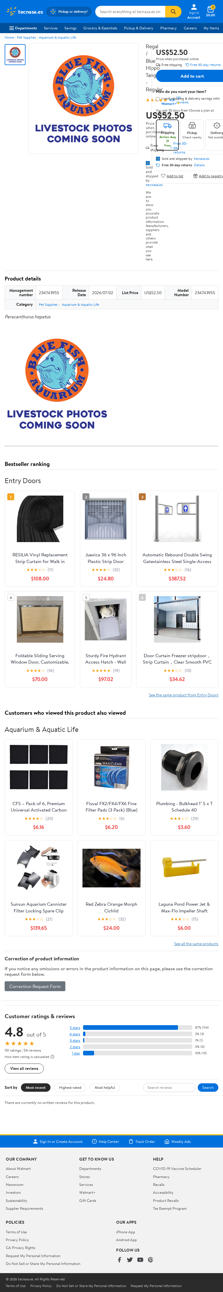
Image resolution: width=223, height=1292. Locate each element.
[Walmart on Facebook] (119, 1260)
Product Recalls (166, 1200)
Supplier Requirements (24, 1208)
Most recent (36, 1087)
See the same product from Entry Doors (183, 695)
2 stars (75, 1047)
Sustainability (16, 1200)
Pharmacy (168, 28)
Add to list (175, 175)
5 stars (75, 1027)
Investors (13, 1192)
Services (50, 28)
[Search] (173, 11)
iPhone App (125, 1231)
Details (199, 165)
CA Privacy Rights (20, 1247)
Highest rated (70, 1087)
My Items (211, 28)
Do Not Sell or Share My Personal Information (43, 1263)
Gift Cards (87, 1200)
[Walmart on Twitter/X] (130, 1260)
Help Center (109, 1141)
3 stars (75, 1040)
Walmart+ (87, 1192)
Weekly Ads (180, 1141)
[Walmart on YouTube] (140, 1260)
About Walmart (18, 1168)
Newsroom (15, 1184)
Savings (70, 28)
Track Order (145, 1141)
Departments (26, 28)
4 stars (74, 1034)
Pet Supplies (26, 37)
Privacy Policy (17, 1239)
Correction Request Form (35, 986)
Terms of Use (16, 1231)
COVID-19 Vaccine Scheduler (177, 1168)
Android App (126, 1239)
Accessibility (163, 1192)
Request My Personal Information (33, 1255)
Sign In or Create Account (61, 1141)
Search (208, 1087)
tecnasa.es (154, 184)
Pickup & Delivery (138, 28)
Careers (190, 28)
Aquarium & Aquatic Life (57, 37)
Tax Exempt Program (170, 1208)
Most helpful (105, 1087)
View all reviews (24, 1068)
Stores (84, 1176)
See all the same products (196, 943)
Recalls (158, 1184)
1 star (76, 1053)
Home (9, 37)
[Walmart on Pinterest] (151, 1260)
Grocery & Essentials (100, 28)
